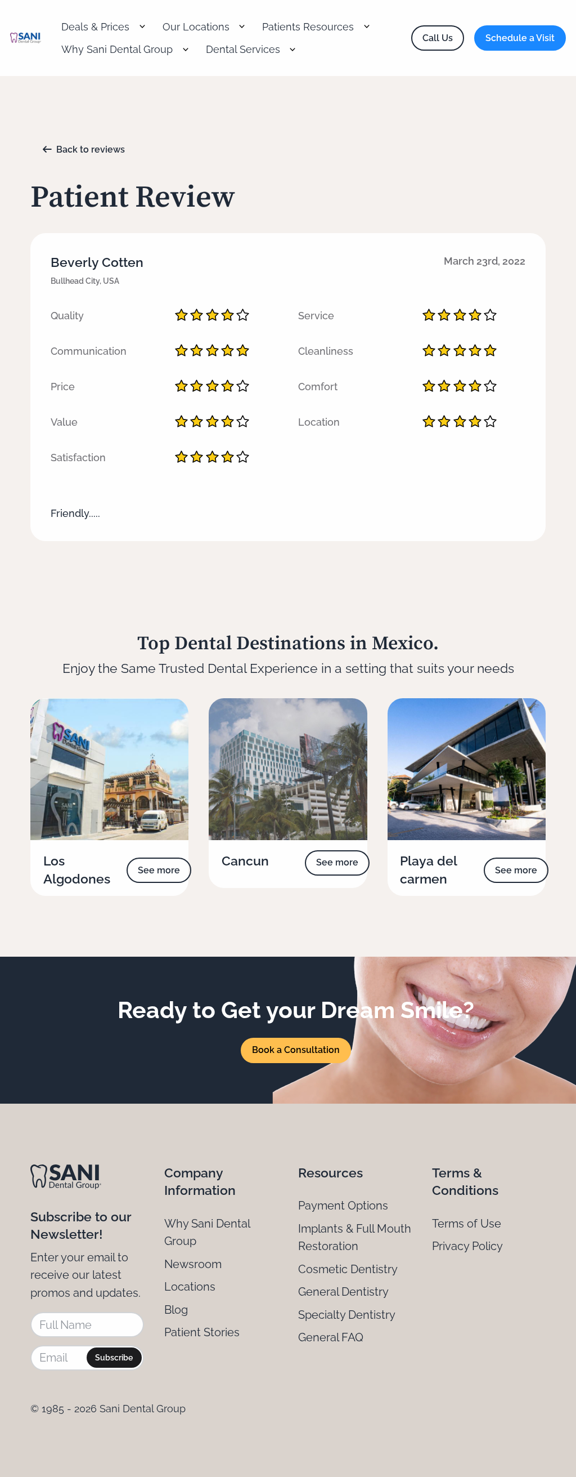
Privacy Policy (467, 1246)
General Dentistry (343, 1291)
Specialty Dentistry (346, 1315)
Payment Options (343, 1205)
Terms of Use (466, 1223)
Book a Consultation (296, 1050)
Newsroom (193, 1264)
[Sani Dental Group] (25, 38)
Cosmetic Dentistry (348, 1269)
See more (159, 870)
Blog (176, 1310)
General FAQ (330, 1337)
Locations (189, 1286)
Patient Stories (202, 1332)
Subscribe (114, 1357)
